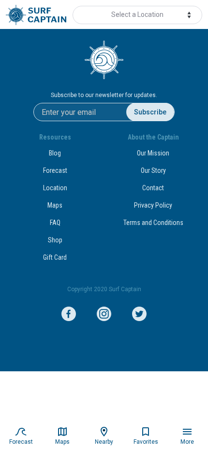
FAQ (55, 222)
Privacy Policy (153, 205)
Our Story (153, 170)
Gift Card (55, 257)
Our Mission (153, 153)
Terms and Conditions (153, 222)
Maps (54, 205)
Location (55, 188)
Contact (153, 188)
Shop (55, 240)
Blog (55, 153)
